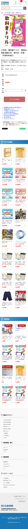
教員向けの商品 (7, 429)
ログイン (15, 4)
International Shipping (9, 115)
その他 (4, 437)
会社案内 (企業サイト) (19, 496)
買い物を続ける (7, 117)
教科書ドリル (18, 12)
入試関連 (5, 433)
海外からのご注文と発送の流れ (11, 113)
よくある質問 (6, 482)
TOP (2, 12)
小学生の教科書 (7, 420)
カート (20, 3)
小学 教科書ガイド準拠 (9, 12)
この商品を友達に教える (9, 112)
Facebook (5, 464)
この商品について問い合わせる (11, 110)
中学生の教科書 (7, 422)
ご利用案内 (6, 478)
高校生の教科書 (7, 424)
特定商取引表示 (22, 501)
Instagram (6, 466)
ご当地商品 (6, 435)
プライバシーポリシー (9, 118)
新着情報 (5, 461)
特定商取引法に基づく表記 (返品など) (13, 107)
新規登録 (5, 449)
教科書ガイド (6, 426)
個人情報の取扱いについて (12, 123)
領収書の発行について (9, 109)
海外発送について (7, 480)
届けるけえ (6, 431)
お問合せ (5, 487)
